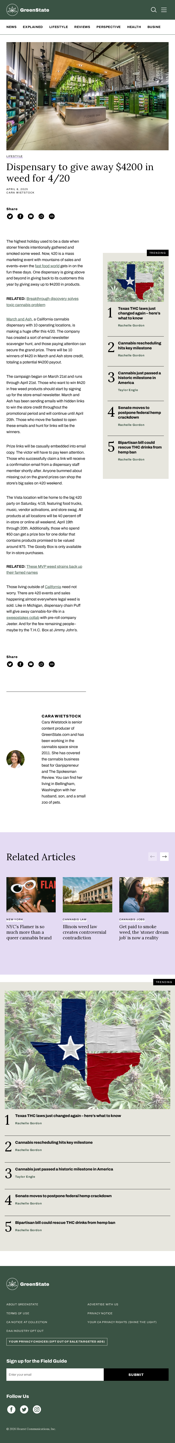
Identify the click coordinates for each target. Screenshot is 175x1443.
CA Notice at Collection (26, 1322)
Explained (33, 27)
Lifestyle (58, 27)
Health (134, 27)
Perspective (108, 27)
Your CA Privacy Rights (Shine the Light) (122, 1322)
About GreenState (22, 1304)
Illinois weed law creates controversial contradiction (84, 932)
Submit (136, 1375)
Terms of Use (17, 1313)
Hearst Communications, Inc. (36, 1429)
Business (156, 27)
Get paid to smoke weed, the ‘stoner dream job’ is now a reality (144, 932)
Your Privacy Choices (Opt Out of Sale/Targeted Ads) (57, 1341)
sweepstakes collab (22, 617)
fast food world (47, 266)
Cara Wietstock (20, 192)
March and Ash (19, 319)
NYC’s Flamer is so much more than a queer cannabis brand (29, 932)
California (53, 587)
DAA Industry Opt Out (25, 1330)
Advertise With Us (103, 1304)
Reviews (82, 27)
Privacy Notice (100, 1313)
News (11, 27)
